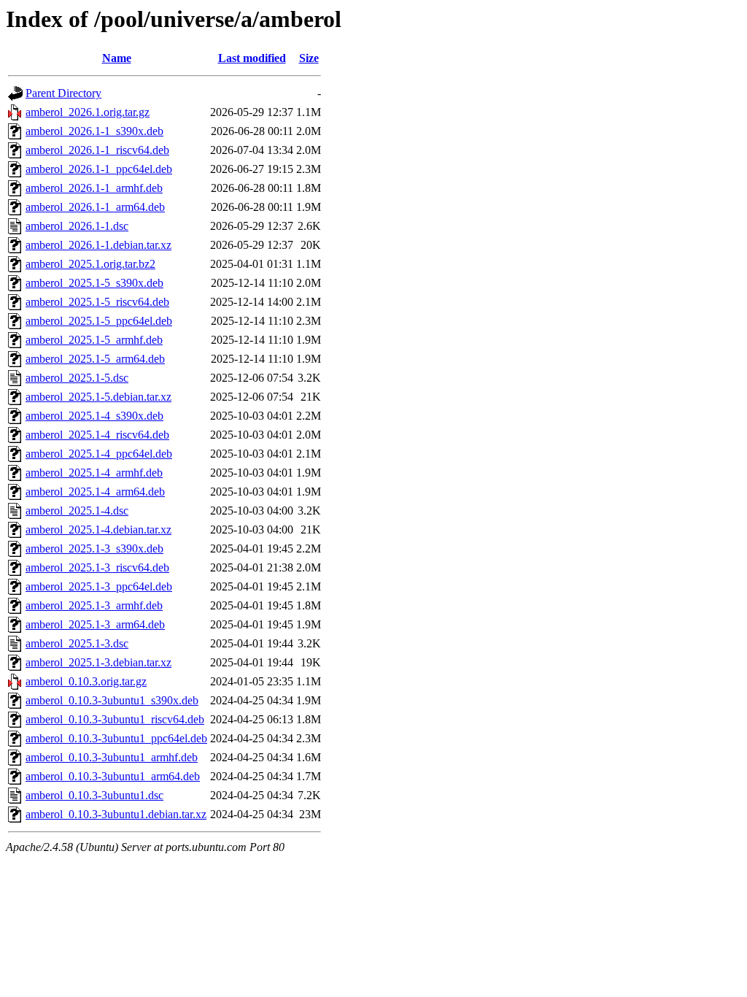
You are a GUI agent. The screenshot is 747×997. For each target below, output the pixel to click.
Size (309, 58)
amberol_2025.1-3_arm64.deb (95, 624)
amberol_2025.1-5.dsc (77, 378)
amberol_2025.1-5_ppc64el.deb (99, 321)
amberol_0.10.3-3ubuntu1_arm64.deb (113, 776)
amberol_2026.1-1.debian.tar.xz (98, 245)
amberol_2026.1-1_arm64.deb (95, 207)
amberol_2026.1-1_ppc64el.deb (99, 169)
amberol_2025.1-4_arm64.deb (95, 491)
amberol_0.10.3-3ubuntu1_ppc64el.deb (116, 738)
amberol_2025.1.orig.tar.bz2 (90, 264)
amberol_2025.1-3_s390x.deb (94, 548)
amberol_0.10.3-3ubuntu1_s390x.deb (112, 700)
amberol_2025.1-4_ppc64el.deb (99, 453)
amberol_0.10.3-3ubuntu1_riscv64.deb (115, 719)
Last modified (252, 58)
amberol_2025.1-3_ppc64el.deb (99, 586)
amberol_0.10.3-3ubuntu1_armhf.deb (112, 757)
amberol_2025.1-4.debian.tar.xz (98, 529)
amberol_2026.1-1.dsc (77, 226)
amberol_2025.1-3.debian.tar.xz (98, 662)
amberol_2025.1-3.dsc (77, 643)
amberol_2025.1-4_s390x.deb (94, 415)
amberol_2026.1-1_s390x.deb (94, 131)
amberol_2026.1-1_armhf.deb (94, 188)
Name (116, 58)
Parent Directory (63, 93)
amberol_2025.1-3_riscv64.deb (97, 567)
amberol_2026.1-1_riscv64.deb (97, 150)
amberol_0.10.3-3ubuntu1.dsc (94, 795)
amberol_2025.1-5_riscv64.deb (97, 302)
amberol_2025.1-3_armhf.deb (94, 605)
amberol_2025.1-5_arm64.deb (95, 359)
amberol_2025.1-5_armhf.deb (94, 340)
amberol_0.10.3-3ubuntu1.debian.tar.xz (116, 814)
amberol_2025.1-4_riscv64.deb (97, 434)
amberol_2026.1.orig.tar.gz (88, 112)
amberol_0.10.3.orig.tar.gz (86, 681)
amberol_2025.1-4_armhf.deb (94, 472)
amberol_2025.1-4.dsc (77, 510)
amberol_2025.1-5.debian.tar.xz (98, 396)
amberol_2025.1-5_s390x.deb (94, 283)
